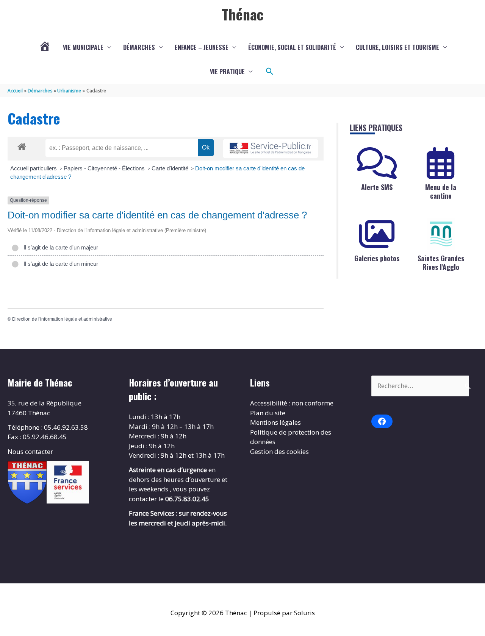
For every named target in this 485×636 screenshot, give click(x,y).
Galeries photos (376, 258)
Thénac (242, 14)
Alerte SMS (377, 187)
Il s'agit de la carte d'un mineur (59, 263)
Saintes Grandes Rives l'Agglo (441, 262)
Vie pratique (227, 71)
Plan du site (267, 412)
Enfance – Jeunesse (201, 47)
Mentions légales (275, 422)
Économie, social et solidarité (292, 47)
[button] (270, 71)
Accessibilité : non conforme (291, 403)
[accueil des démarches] (21, 145)
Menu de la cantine (440, 191)
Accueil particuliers (34, 168)
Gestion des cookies (279, 451)
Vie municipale (83, 47)
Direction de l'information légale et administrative (62, 319)
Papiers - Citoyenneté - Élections (105, 168)
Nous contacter (30, 451)
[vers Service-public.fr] (270, 148)
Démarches (139, 47)
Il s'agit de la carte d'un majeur (59, 247)
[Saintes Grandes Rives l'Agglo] (441, 234)
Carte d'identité (171, 168)
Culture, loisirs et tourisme (397, 47)
